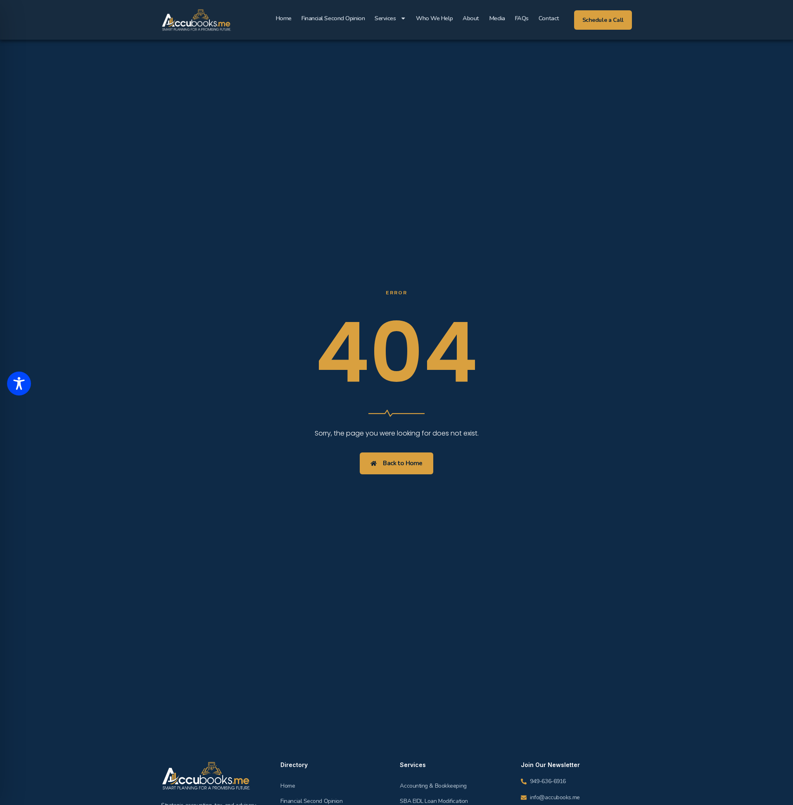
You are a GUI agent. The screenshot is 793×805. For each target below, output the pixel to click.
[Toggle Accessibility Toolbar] (19, 383)
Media (497, 18)
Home (284, 18)
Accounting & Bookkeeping (433, 786)
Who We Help (434, 18)
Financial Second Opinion (333, 18)
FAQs (522, 18)
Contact (549, 18)
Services (385, 18)
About (471, 18)
